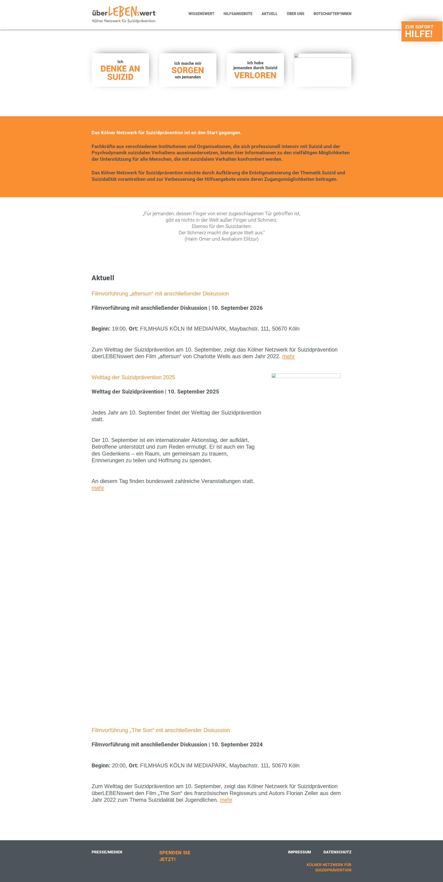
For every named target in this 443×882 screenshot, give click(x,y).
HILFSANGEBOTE (238, 14)
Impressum (299, 852)
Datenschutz (337, 852)
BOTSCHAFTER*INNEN (332, 14)
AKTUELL (270, 14)
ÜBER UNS (295, 14)
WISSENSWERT (201, 14)
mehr (288, 356)
